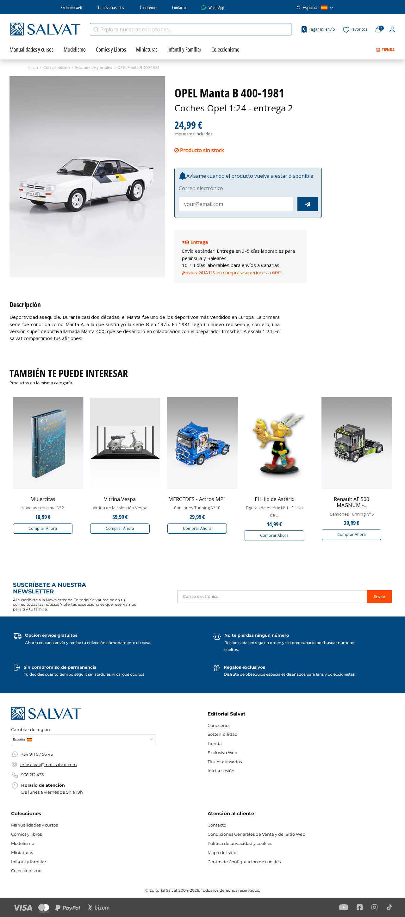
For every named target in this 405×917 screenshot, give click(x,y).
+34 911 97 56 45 (37, 754)
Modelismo (22, 843)
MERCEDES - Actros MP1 (197, 499)
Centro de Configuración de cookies (244, 861)
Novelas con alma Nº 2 (43, 508)
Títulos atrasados (111, 7)
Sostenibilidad (223, 734)
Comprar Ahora (42, 528)
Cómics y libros (26, 834)
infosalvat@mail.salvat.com (48, 764)
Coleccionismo (26, 870)
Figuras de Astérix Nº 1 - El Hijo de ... (274, 511)
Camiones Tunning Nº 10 (197, 508)
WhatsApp (216, 7)
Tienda (215, 743)
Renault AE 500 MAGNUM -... (351, 502)
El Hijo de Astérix (274, 499)
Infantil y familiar (28, 861)
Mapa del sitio (222, 852)
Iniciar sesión (221, 770)
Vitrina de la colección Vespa (120, 508)
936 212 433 (32, 774)
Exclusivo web (71, 7)
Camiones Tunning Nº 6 (352, 514)
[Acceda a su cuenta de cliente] (392, 29)
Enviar (379, 596)
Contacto (179, 7)
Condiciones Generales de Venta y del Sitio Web (256, 834)
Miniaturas (22, 852)
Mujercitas (42, 499)
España (309, 7)
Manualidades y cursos (34, 824)
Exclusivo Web (222, 752)
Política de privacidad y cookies (240, 843)
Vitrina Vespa (120, 499)
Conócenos (148, 7)
